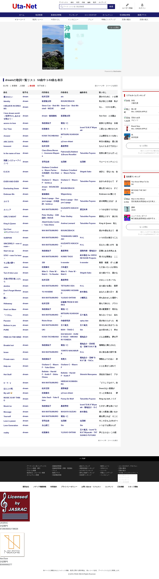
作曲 (83, 2)
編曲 (88, 2)
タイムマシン (107, 15)
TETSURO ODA (68, 286)
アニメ (90, 19)
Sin (81, 330)
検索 (111, 6)
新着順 (14, 86)
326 (43, 262)
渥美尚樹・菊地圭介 (88, 251)
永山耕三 (45, 425)
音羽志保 (45, 162)
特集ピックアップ (109, 19)
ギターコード (20, 19)
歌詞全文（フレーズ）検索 (36, 473)
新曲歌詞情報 (56, 15)
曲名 (72, 2)
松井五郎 (45, 96)
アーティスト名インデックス (36, 466)
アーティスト (63, 2)
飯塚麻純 (45, 194)
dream (25, 96)
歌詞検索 (39, 15)
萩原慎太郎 (46, 101)
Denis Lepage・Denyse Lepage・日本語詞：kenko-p (50, 201)
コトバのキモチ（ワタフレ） (128, 466)
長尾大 (63, 359)
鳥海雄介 (45, 141)
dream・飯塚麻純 (49, 116)
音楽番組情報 (125, 15)
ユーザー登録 (127, 8)
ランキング (73, 15)
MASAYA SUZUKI (68, 412)
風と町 (134, 109)
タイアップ (102, 2)
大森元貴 (134, 103)
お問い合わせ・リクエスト (91, 487)
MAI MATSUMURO (50, 209)
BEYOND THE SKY (138, 190)
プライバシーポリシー (69, 487)
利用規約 (53, 487)
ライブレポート (124, 480)
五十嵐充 (83, 315)
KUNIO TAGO (67, 256)
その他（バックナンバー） (127, 473)
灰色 (133, 100)
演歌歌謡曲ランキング (87, 468)
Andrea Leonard (68, 223)
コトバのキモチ (90, 15)
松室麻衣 (45, 129)
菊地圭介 (83, 337)
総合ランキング (85, 466)
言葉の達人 (144, 19)
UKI (43, 330)
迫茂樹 (63, 162)
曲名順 (32, 86)
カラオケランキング (86, 470)
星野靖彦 (64, 388)
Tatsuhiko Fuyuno (88, 153)
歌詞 (94, 2)
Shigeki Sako (85, 172)
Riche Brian (47, 321)
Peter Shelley (66, 216)
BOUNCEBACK (68, 101)
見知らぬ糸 (135, 118)
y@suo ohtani (67, 141)
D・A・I (64, 129)
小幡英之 (83, 298)
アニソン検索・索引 (33, 468)
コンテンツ (109, 487)
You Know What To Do (140, 182)
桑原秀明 (64, 146)
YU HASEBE (47, 292)
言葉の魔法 (126, 19)
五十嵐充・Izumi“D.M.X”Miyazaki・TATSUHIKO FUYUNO (88, 432)
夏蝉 (133, 207)
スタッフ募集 (133, 487)
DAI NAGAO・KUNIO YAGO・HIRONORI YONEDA (69, 337)
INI (132, 184)
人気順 (22, 86)
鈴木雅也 (83, 292)
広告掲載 (120, 487)
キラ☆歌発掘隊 (124, 482)
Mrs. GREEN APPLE (139, 112)
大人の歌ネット (124, 475)
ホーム (21, 15)
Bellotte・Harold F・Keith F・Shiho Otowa (50, 374)
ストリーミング (124, 477)
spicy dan (84, 321)
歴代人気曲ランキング (87, 473)
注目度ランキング (85, 475)
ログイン (142, 8)
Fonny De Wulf (67, 399)
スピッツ (134, 120)
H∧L (82, 237)
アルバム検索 (31, 470)
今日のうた (55, 19)
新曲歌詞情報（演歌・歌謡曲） (62, 468)
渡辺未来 (83, 209)
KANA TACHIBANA (50, 136)
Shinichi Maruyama (88, 374)
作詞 (77, 2)
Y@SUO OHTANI (68, 298)
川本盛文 (64, 267)
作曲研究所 (65, 321)
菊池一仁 (64, 123)
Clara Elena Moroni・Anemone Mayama (50, 153)
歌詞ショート (38, 19)
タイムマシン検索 (33, 475)
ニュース (103, 470)
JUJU (133, 210)
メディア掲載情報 (39, 487)
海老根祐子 (46, 123)
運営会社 (26, 487)
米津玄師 (134, 137)
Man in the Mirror (138, 199)
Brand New (135, 126)
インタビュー (73, 19)
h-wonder (65, 262)
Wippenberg (66, 194)
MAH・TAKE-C (67, 330)
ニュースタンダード (139, 216)
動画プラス (142, 15)
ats (62, 96)
